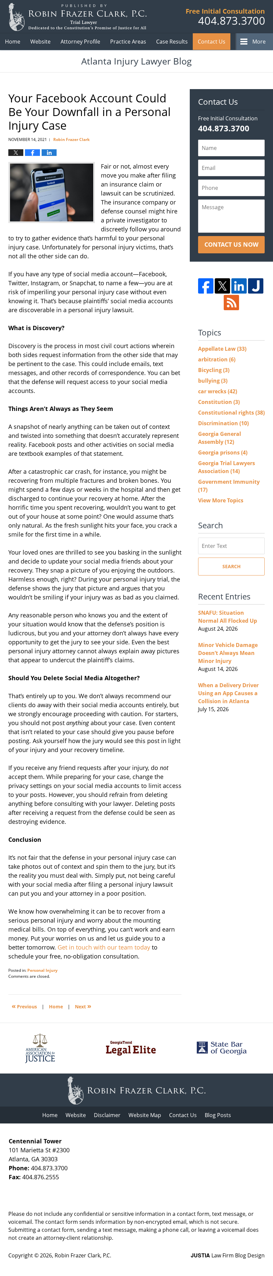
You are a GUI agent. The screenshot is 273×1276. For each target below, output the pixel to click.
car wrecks (217, 391)
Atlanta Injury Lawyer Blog (77, 17)
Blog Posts (218, 1115)
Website (40, 41)
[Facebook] (205, 286)
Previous (24, 1005)
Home (12, 41)
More (259, 41)
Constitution (219, 402)
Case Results (172, 41)
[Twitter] (222, 286)
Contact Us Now (231, 244)
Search (231, 566)
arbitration (216, 359)
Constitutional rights (231, 412)
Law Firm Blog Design (228, 1255)
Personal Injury (42, 970)
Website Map (145, 1115)
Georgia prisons (222, 452)
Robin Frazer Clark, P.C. (83, 1255)
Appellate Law (222, 348)
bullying (212, 380)
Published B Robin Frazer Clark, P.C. (225, 17)
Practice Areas (128, 41)
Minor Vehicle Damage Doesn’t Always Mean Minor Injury (228, 653)
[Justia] (255, 286)
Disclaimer (107, 1115)
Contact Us (211, 41)
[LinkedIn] (239, 286)
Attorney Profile (80, 41)
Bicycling (213, 370)
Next (83, 1005)
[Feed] (231, 302)
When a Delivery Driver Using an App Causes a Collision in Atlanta (228, 693)
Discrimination (223, 423)
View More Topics (220, 500)
